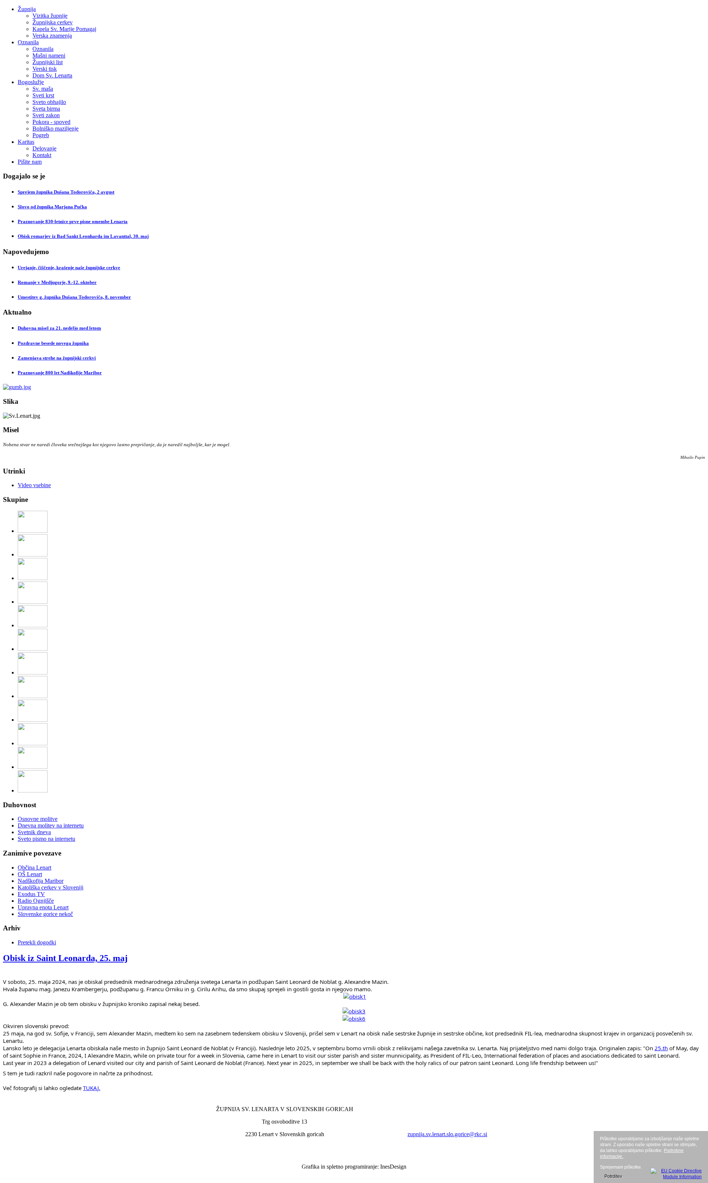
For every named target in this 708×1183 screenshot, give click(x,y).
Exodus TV (31, 894)
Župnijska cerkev (52, 22)
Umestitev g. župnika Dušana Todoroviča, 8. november (74, 297)
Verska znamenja (52, 35)
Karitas (26, 142)
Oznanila (28, 42)
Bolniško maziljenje (55, 128)
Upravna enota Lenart (43, 907)
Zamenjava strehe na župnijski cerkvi (57, 358)
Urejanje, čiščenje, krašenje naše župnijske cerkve (69, 267)
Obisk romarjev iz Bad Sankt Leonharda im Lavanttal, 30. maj (83, 236)
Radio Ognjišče (36, 901)
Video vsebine (34, 485)
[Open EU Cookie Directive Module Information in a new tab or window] (676, 1172)
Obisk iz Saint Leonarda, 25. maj (65, 958)
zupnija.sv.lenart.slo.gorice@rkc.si (447, 1134)
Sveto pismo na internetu (46, 839)
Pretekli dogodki (37, 942)
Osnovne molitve (38, 819)
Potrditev (613, 1176)
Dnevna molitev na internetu (51, 825)
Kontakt (41, 155)
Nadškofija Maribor (40, 881)
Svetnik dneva (34, 832)
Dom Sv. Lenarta (52, 75)
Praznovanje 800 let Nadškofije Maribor (60, 372)
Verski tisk (44, 69)
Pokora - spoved (51, 122)
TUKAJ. (91, 1088)
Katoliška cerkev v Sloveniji (50, 887)
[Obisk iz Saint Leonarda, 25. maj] (354, 996)
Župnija (27, 9)
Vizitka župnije (49, 16)
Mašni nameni (48, 55)
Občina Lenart (34, 867)
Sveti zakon (46, 115)
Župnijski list (47, 62)
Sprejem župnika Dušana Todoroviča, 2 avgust (66, 192)
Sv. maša (42, 89)
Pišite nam (30, 162)
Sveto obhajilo (49, 102)
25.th (661, 1048)
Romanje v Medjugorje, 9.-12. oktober (57, 282)
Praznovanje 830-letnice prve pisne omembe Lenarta (73, 221)
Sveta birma (46, 108)
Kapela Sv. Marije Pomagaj (64, 29)
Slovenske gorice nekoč (45, 914)
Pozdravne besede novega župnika (53, 343)
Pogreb (40, 135)
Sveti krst (43, 95)
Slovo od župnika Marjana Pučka (52, 206)
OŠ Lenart (30, 874)
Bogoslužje (31, 82)
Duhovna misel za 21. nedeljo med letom (59, 328)
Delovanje (44, 148)
